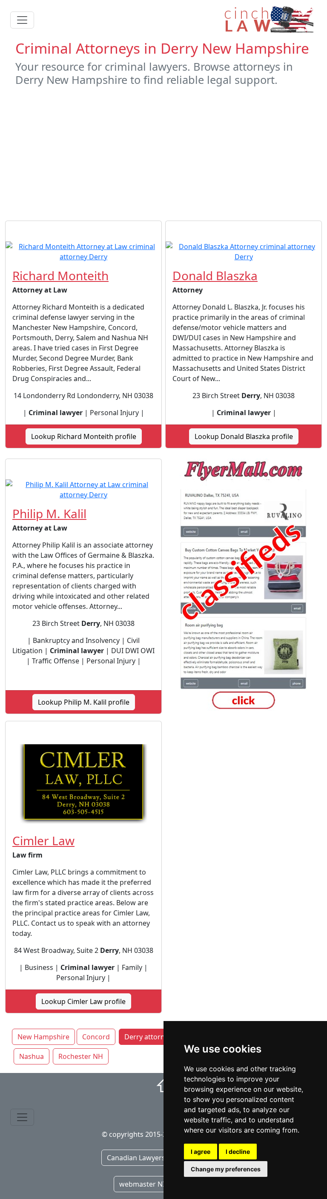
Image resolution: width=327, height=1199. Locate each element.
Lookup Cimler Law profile (83, 1001)
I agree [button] (200, 1151)
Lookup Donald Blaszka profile (244, 436)
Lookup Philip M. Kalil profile (83, 702)
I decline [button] (238, 1151)
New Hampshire (43, 1036)
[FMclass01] (243, 586)
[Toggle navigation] (22, 20)
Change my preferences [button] (226, 1169)
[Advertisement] (163, 153)
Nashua (31, 1056)
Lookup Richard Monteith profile (83, 436)
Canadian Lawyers (136, 1157)
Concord (96, 1036)
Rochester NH (80, 1056)
